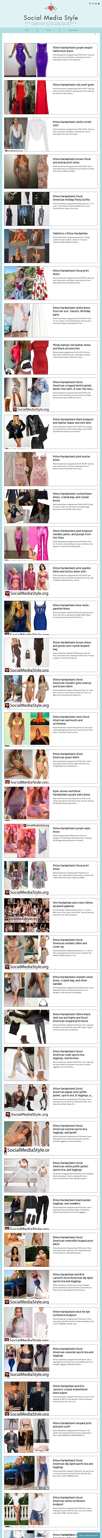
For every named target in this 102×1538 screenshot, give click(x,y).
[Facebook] (93, 4)
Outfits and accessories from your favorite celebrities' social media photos (51, 23)
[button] (95, 34)
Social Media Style (51, 18)
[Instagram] (96, 4)
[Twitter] (99, 4)
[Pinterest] (90, 4)
